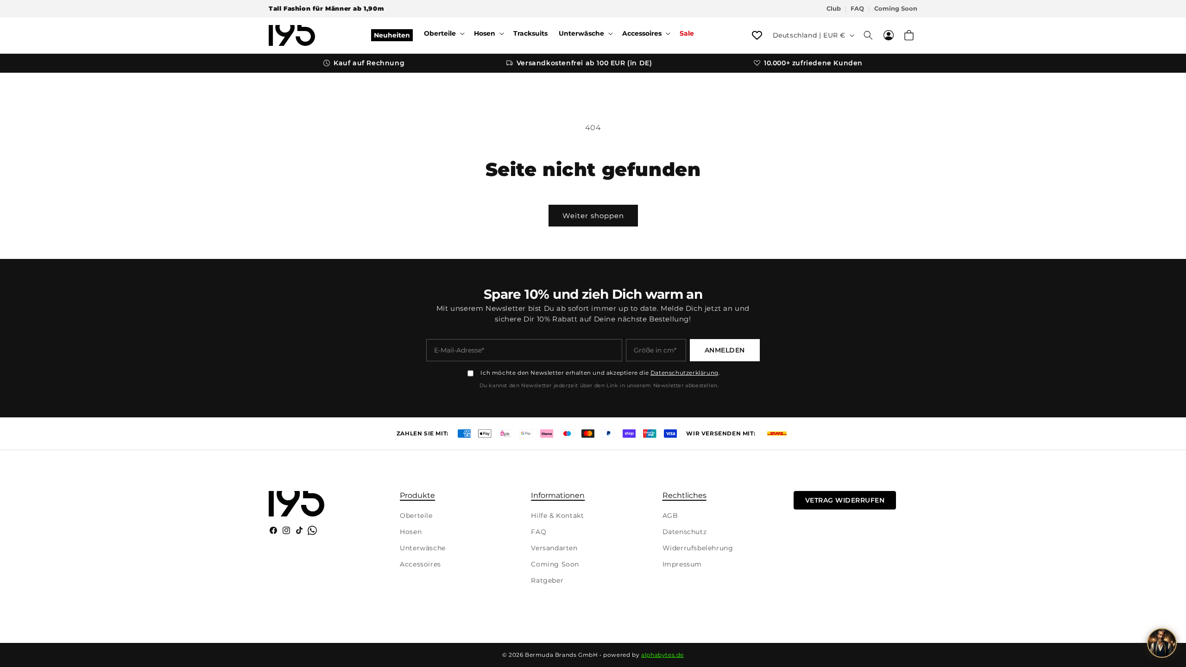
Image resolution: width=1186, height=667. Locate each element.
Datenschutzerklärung (684, 372)
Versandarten (554, 548)
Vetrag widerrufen (845, 500)
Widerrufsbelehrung (697, 548)
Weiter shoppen (593, 215)
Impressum (682, 564)
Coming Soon (895, 9)
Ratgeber (547, 580)
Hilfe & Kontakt (557, 515)
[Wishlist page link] (757, 35)
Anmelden (725, 350)
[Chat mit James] (1162, 643)
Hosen (411, 532)
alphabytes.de (662, 654)
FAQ (857, 9)
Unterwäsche (423, 548)
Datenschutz (684, 532)
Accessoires (420, 564)
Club (833, 9)
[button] (443, 33)
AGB (670, 515)
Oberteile (416, 515)
